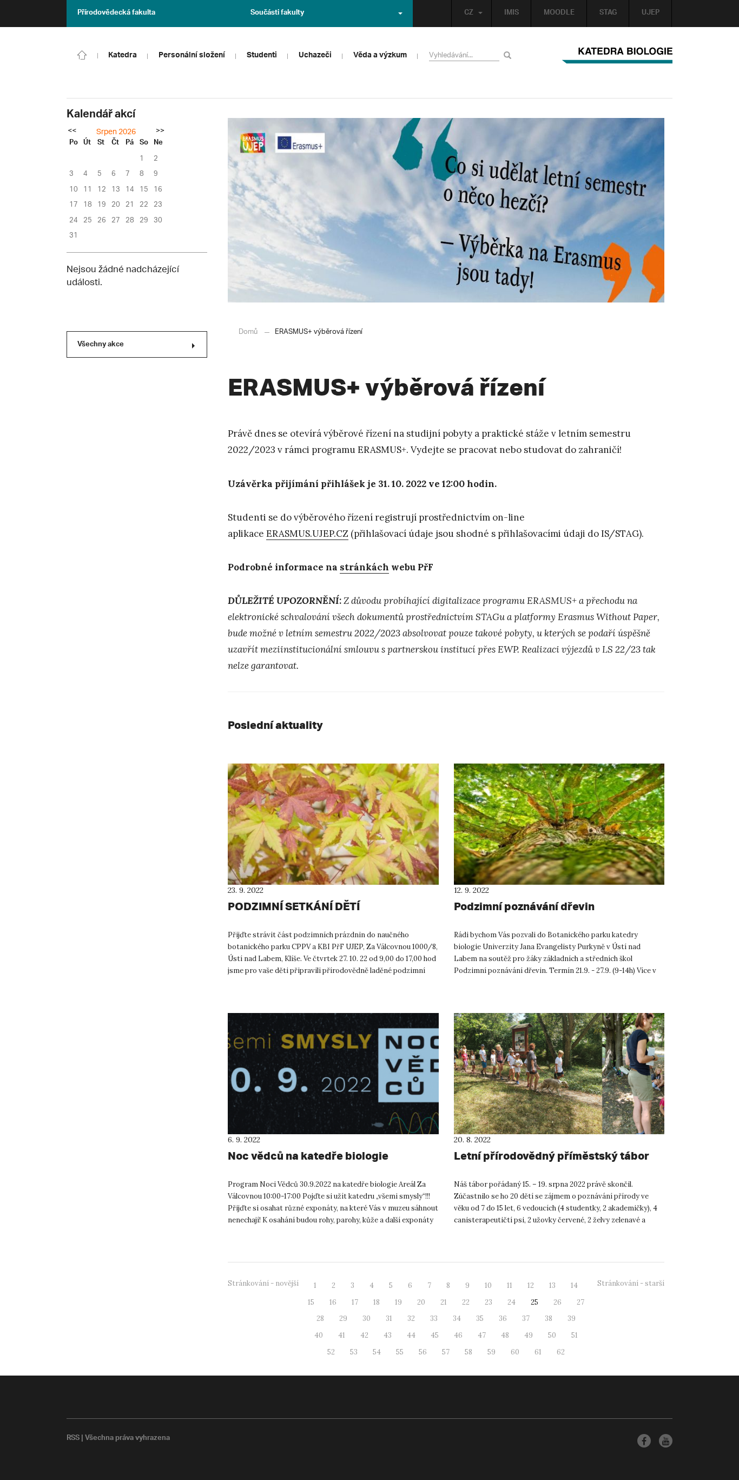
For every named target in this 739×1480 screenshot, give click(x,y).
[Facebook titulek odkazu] (644, 1441)
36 (503, 1318)
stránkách (364, 567)
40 (318, 1335)
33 (434, 1318)
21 (443, 1302)
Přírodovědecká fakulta (116, 13)
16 (332, 1302)
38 (548, 1318)
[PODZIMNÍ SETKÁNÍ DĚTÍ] (333, 824)
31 (389, 1318)
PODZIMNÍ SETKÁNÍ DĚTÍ (294, 906)
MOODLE (559, 13)
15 (311, 1302)
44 (411, 1335)
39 (572, 1318)
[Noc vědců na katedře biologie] (333, 1073)
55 (400, 1352)
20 (421, 1302)
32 (411, 1318)
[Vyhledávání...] (509, 55)
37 (526, 1318)
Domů (248, 332)
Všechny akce (100, 345)
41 (341, 1335)
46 (458, 1335)
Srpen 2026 (116, 132)
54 (377, 1352)
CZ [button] (468, 13)
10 (488, 1285)
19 (398, 1302)
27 (580, 1302)
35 (480, 1318)
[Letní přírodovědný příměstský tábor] (559, 1073)
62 (561, 1352)
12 (530, 1285)
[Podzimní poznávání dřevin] (559, 824)
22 (466, 1302)
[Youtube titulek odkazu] (665, 1441)
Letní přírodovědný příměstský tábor (551, 1155)
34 (457, 1318)
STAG (608, 13)
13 (552, 1285)
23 (488, 1302)
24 (511, 1302)
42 (364, 1335)
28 (320, 1318)
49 (528, 1335)
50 (552, 1335)
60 (515, 1352)
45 (435, 1335)
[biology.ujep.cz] (82, 54)
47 (482, 1335)
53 (354, 1352)
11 (509, 1285)
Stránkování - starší (630, 1283)
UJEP (650, 13)
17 (355, 1302)
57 (446, 1352)
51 (574, 1335)
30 (366, 1318)
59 (491, 1352)
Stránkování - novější (263, 1283)
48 (505, 1335)
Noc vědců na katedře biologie (308, 1155)
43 (388, 1335)
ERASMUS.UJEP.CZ (307, 534)
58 (468, 1352)
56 (423, 1352)
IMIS (511, 13)
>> (160, 131)
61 (538, 1352)
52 (331, 1352)
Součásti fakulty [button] (277, 13)
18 (376, 1302)
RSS (73, 1439)
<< (72, 131)
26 (557, 1302)
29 (343, 1318)
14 (574, 1285)
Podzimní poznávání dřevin (524, 906)
